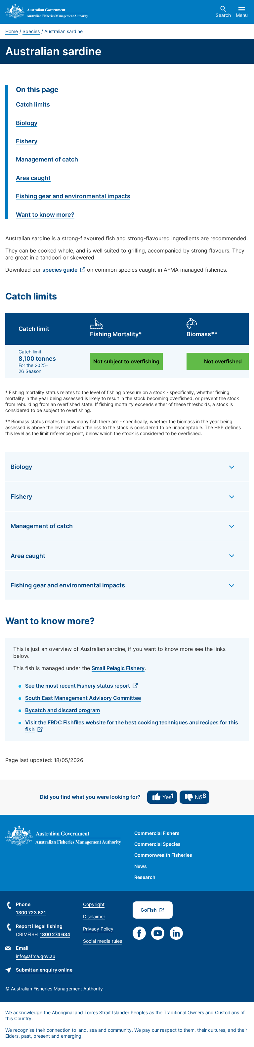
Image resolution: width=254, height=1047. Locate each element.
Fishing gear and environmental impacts (73, 196)
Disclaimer (94, 916)
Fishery (26, 141)
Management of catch (47, 159)
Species (31, 31)
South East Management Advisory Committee (83, 698)
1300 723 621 (31, 912)
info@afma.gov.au (35, 956)
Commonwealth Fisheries (163, 855)
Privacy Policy (98, 929)
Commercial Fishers (157, 833)
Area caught (33, 177)
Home (11, 31)
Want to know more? (45, 214)
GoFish (149, 910)
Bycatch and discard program (62, 710)
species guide (59, 269)
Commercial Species (157, 844)
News (140, 866)
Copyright (94, 904)
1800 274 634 (55, 934)
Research (144, 877)
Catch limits (33, 104)
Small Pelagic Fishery (118, 668)
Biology (26, 122)
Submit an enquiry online (44, 970)
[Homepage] (46, 12)
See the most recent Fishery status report (77, 685)
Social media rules (102, 941)
